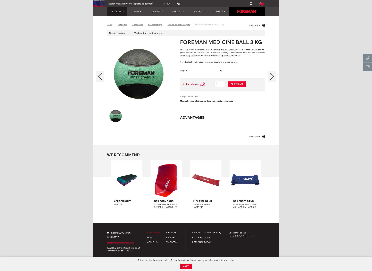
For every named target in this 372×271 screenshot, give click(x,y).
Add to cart (237, 84)
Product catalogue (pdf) (206, 232)
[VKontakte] (179, 3)
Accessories (137, 24)
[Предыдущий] (100, 76)
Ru (163, 3)
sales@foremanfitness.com (120, 243)
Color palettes (201, 237)
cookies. (167, 260)
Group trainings (155, 24)
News (137, 11)
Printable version (120, 233)
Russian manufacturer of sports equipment (130, 3)
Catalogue (117, 11)
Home (109, 24)
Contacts (219, 11)
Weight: (183, 70)
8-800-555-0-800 (242, 236)
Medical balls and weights (179, 24)
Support (198, 11)
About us (157, 11)
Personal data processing (222, 260)
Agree (186, 266)
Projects (178, 11)
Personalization (202, 242)
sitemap (114, 237)
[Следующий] (272, 76)
